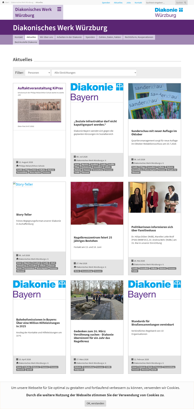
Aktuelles (31, 37)
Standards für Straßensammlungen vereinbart (152, 323)
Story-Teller (24, 215)
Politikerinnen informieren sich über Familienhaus (152, 228)
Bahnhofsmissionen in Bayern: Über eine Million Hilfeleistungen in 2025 (38, 323)
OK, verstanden (95, 403)
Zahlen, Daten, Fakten (110, 37)
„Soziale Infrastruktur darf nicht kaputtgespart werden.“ (95, 123)
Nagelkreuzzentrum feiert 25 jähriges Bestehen (93, 239)
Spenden (90, 37)
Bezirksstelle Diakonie (26, 42)
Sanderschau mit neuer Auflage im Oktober (154, 132)
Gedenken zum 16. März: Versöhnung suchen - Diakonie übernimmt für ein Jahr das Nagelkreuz (94, 336)
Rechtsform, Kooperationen (139, 37)
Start (7, 2)
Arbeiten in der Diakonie (69, 37)
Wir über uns (46, 37)
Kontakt (19, 37)
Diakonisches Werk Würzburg (22, 2)
